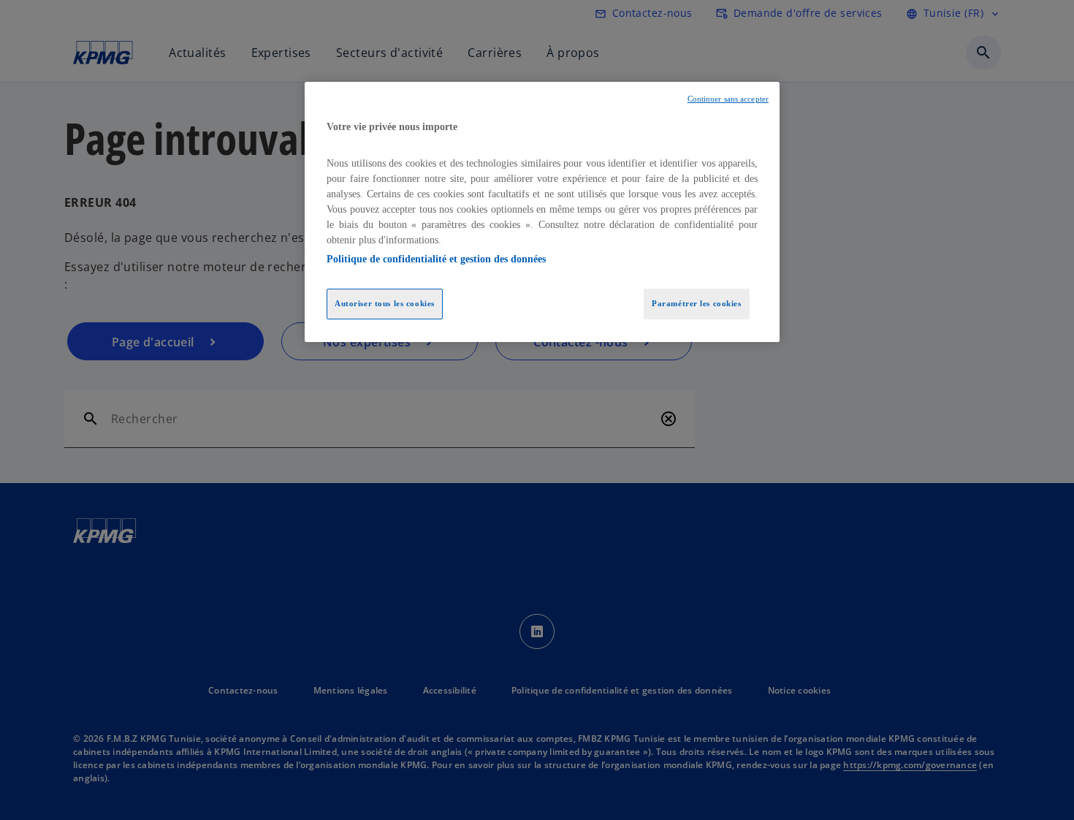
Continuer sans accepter (728, 99)
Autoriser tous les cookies (385, 303)
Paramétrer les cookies (697, 303)
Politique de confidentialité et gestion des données (436, 259)
